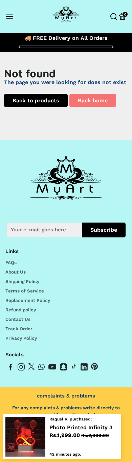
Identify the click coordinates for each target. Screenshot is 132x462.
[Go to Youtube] (52, 368)
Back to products (36, 100)
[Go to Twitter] (31, 368)
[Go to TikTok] (73, 368)
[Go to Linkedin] (84, 368)
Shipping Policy (22, 281)
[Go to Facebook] (10, 368)
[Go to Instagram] (21, 368)
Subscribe (103, 230)
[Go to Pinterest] (94, 368)
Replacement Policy (27, 300)
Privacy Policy (21, 338)
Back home (93, 100)
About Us (15, 272)
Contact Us (17, 319)
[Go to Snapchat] (63, 368)
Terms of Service (24, 290)
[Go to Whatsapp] (41, 368)
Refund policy (20, 309)
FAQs (11, 262)
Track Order (18, 328)
